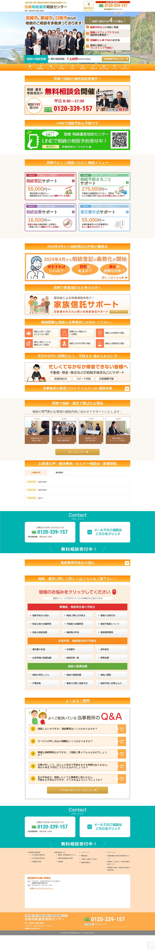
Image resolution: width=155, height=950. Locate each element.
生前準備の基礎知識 (34, 852)
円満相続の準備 (36, 861)
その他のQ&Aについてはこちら (77, 790)
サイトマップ (111, 852)
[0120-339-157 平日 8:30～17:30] (77, 86)
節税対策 (60, 861)
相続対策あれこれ (60, 852)
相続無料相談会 (85, 862)
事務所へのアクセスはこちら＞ (41, 888)
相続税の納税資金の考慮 (65, 858)
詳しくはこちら (76, 452)
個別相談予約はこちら (114, 59)
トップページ (85, 852)
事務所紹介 (84, 856)
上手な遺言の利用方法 (38, 858)
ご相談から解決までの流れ (89, 859)
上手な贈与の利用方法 (38, 855)
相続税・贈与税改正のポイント (67, 855)
